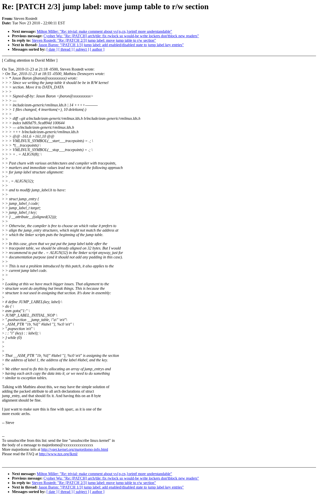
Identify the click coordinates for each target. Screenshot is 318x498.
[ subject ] (81, 49)
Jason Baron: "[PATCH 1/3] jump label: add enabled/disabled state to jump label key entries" (111, 45)
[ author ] (97, 49)
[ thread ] (65, 49)
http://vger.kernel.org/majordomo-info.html (74, 449)
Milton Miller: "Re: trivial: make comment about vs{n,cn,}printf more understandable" (104, 31)
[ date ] (51, 49)
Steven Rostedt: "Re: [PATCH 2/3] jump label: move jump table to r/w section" (94, 40)
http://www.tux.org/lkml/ (58, 454)
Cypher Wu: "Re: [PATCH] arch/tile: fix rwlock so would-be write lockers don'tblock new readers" (121, 36)
